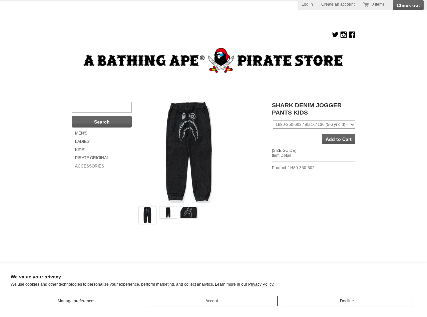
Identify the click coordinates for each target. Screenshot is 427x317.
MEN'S (81, 133)
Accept (211, 301)
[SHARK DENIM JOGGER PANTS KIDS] (147, 215)
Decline (347, 301)
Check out (408, 5)
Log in (307, 4)
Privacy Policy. (261, 284)
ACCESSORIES (89, 166)
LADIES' (82, 141)
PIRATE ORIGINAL (92, 158)
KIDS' (80, 150)
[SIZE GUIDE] (284, 150)
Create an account (338, 4)
